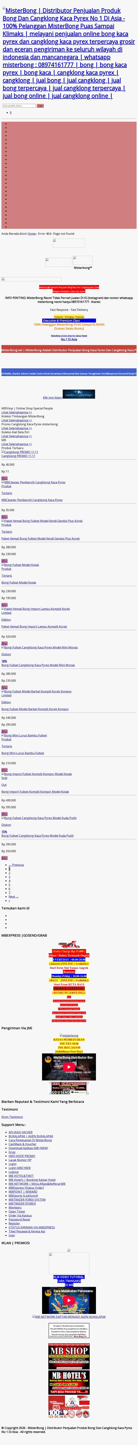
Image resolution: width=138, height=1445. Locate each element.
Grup (12, 1152)
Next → (14, 897)
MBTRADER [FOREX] (22, 1204)
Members (15, 1208)
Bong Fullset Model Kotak (18, 582)
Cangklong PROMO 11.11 (18, 456)
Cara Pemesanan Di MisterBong (30, 1140)
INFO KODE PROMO (22, 1156)
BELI (4, 478)
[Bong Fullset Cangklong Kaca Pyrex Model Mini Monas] (39, 647)
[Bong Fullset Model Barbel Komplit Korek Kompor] (36, 691)
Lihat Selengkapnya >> (16, 412)
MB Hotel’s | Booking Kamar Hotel (32, 1180)
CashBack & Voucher (22, 1144)
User (12, 1235)
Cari (40, 105)
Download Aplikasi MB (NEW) (28, 1148)
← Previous (16, 865)
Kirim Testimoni (12, 1117)
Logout (14, 1172)
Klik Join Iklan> (53, 398)
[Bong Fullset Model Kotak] (20, 565)
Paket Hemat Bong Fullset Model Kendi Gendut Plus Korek (40, 539)
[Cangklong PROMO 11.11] (19, 452)
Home (32, 234)
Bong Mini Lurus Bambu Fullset (22, 753)
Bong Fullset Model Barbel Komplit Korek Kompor (35, 709)
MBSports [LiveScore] (23, 1196)
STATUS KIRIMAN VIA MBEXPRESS (32, 1227)
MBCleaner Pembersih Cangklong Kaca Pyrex (32, 500)
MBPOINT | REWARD (23, 1192)
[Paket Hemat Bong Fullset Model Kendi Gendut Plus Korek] (42, 521)
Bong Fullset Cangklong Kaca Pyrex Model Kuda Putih (37, 836)
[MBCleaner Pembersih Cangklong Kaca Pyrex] (33, 482)
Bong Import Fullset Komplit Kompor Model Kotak (35, 792)
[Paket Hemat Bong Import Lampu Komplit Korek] (35, 609)
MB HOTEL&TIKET (21, 1176)
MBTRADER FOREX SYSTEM (27, 1200)
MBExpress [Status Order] (26, 1188)
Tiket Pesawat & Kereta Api (27, 1231)
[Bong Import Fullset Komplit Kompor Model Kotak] (36, 774)
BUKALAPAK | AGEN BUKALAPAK (31, 1136)
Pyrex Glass (88, 321)
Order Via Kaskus (20, 1215)
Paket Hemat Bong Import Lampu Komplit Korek (34, 626)
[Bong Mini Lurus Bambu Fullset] (24, 735)
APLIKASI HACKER (21, 1132)
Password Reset (19, 1219)
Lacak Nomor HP (20, 1160)
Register (14, 1223)
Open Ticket (17, 1212)
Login (12, 1164)
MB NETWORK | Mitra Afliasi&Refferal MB (37, 1184)
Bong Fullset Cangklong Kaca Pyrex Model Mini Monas (38, 665)
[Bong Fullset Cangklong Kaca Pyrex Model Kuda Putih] (39, 818)
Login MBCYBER (20, 1168)
